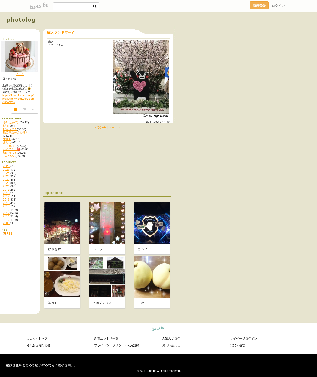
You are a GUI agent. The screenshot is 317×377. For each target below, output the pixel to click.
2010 (6, 220)
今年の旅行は (11, 122)
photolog (21, 19)
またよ (7, 142)
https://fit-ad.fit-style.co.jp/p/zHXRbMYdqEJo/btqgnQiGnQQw (18, 98)
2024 (6, 173)
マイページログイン (243, 338)
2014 (6, 206)
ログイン (278, 5)
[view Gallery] (15, 109)
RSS (9, 233)
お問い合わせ (171, 345)
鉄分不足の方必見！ (15, 132)
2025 (6, 169)
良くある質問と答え (39, 345)
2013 (6, 210)
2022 (6, 179)
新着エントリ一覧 (106, 338)
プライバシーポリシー (109, 345)
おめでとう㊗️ (11, 149)
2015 (6, 203)
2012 (6, 213)
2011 (6, 216)
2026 (6, 166)
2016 (6, 199)
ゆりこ (20, 74)
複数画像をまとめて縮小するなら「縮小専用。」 (41, 365)
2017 (6, 196)
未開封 (7, 139)
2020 (6, 186)
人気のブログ (171, 338)
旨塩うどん (10, 129)
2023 (6, 176)
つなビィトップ (36, 338)
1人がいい (9, 156)
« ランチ (100, 127)
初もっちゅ (10, 152)
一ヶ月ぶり (10, 146)
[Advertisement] (257, 29)
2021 (6, 183)
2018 (6, 193)
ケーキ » (114, 127)
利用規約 (133, 345)
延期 (6, 125)
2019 (6, 189)
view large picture (157, 116)
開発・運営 (237, 345)
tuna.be (158, 329)
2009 (6, 223)
